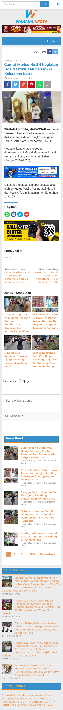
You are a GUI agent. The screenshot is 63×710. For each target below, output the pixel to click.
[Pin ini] (31, 84)
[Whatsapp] (39, 84)
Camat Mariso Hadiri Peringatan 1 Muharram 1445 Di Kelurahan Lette (46, 276)
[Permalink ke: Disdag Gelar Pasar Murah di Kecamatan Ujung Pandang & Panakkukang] (11, 538)
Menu (54, 41)
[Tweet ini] (15, 84)
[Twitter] (56, 51)
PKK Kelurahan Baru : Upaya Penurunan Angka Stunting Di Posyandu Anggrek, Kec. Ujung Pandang (45, 321)
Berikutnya (47, 554)
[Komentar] (47, 84)
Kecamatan (26, 78)
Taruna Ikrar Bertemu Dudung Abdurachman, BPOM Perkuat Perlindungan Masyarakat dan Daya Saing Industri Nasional (36, 670)
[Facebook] (50, 51)
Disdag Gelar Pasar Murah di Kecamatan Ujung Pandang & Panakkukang (39, 536)
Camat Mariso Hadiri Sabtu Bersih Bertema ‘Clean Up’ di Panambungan (17, 276)
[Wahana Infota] (31, 17)
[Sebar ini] (7, 84)
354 (32, 554)
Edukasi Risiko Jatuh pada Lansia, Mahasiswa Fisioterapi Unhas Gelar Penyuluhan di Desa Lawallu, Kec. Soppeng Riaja (36, 628)
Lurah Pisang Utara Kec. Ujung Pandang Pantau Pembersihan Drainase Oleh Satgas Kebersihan (39, 452)
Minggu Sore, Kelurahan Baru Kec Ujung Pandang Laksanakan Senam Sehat (16, 359)
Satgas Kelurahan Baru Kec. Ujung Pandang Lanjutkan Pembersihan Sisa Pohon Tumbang (44, 359)
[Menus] (59, 4)
